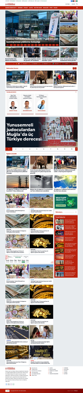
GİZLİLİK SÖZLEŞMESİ (53, 373)
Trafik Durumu (34, 369)
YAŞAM (55, 7)
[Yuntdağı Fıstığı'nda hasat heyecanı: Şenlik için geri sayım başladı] (41, 201)
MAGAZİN (45, 7)
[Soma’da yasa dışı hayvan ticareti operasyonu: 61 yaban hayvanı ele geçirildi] (41, 77)
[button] (7, 28)
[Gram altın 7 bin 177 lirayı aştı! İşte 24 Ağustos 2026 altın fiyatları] (41, 221)
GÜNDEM (20, 7)
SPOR (51, 7)
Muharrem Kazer (27, 110)
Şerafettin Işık (13, 110)
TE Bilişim (76, 390)
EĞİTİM (32, 340)
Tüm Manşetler (35, 372)
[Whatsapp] (13, 384)
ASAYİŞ (31, 7)
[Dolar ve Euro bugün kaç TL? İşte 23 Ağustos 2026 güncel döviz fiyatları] (17, 241)
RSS (8, 390)
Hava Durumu (34, 368)
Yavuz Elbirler (41, 110)
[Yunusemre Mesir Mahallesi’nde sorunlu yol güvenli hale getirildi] (17, 332)
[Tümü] (76, 212)
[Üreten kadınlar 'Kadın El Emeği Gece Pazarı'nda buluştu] (17, 201)
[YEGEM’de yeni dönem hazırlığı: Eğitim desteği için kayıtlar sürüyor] (41, 332)
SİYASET (26, 7)
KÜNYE (73, 4)
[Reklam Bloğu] (66, 201)
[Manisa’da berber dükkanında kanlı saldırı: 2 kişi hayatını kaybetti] (65, 77)
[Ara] (77, 4)
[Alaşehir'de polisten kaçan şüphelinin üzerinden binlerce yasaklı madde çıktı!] (41, 352)
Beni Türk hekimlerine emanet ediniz (13, 97)
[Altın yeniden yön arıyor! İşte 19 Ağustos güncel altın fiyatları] (17, 352)
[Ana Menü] (77, 8)
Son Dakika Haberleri (36, 373)
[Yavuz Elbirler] (41, 104)
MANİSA (8, 84)
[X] (9, 384)
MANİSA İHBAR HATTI (11, 7)
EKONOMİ (8, 229)
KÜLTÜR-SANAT (38, 7)
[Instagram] (11, 384)
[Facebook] (6, 384)
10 (71, 149)
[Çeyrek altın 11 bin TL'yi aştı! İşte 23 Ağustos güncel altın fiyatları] (41, 241)
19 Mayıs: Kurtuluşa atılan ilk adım (41, 97)
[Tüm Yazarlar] (76, 92)
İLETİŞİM (68, 4)
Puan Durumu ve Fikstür (36, 370)
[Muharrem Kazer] (27, 104)
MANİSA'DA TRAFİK (53, 370)
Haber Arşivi (34, 375)
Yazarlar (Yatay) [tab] (11, 92)
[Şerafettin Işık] (13, 104)
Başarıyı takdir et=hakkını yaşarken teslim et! (27, 97)
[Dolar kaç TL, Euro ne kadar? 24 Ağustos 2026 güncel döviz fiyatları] (17, 221)
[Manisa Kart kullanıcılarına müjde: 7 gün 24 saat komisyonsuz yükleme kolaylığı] (17, 77)
